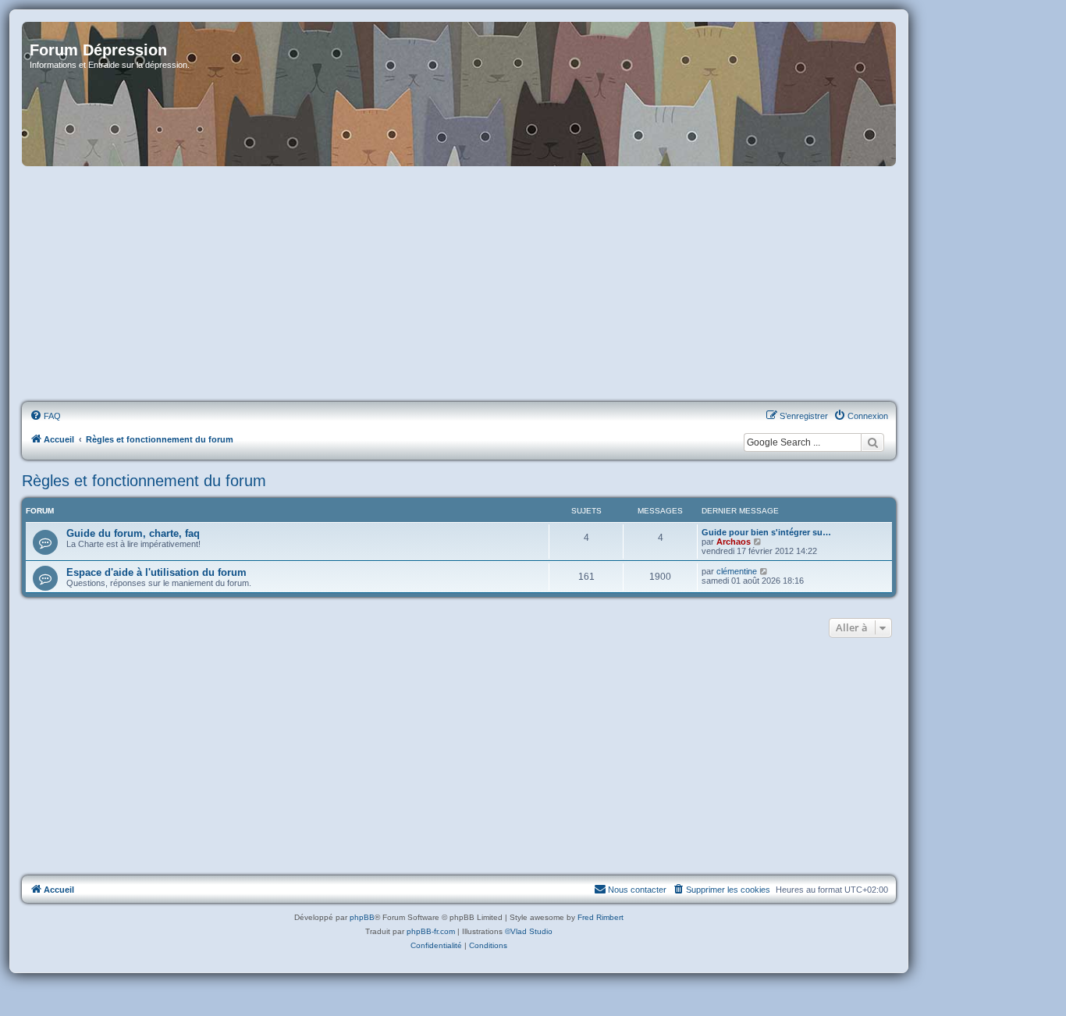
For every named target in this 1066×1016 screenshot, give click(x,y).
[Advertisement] (459, 285)
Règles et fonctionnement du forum (144, 480)
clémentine (736, 571)
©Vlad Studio (529, 931)
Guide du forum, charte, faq (133, 533)
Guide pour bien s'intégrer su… (766, 532)
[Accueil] (459, 94)
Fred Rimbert (600, 917)
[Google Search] (872, 442)
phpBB (362, 917)
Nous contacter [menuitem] (637, 889)
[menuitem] (45, 416)
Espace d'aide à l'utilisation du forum (156, 572)
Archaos (733, 541)
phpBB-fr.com (431, 931)
